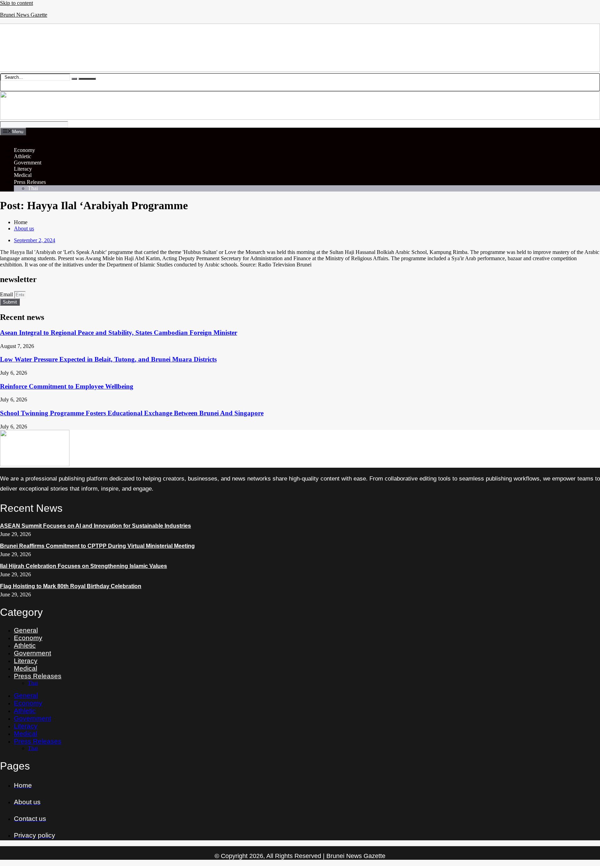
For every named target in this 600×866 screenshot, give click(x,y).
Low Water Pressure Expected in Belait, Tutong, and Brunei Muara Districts (108, 359)
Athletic (22, 156)
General (22, 144)
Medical (23, 175)
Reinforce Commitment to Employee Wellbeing (66, 386)
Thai (33, 188)
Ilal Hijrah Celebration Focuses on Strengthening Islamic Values (83, 566)
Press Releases (30, 182)
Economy (24, 150)
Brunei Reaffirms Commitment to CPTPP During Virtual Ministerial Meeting (97, 546)
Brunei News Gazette (23, 15)
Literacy (23, 169)
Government (27, 162)
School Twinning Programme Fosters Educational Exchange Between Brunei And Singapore (132, 413)
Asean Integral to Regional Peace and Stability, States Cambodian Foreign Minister (118, 332)
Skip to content (16, 3)
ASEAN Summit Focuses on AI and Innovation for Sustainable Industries (95, 526)
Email (7, 294)
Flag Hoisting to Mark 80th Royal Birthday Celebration (70, 586)
